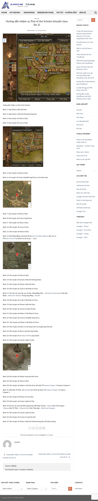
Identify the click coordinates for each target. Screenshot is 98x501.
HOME (4, 12)
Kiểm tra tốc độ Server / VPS (84, 50)
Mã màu (79, 128)
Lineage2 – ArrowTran (83, 230)
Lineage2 (36, 18)
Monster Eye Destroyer (53, 293)
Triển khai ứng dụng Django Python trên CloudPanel (85, 62)
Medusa (6, 408)
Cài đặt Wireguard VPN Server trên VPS (84, 89)
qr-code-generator (82, 121)
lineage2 (50, 435)
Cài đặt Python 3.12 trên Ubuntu (84, 44)
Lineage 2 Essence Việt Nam (85, 196)
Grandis (27, 390)
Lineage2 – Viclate (82, 234)
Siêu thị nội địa (81, 204)
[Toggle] (94, 171)
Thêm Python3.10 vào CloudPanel (83, 56)
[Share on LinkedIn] (43, 428)
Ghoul (49, 406)
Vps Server (14, 12)
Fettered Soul (24, 408)
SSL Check (80, 117)
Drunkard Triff (24, 335)
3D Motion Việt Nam (83, 208)
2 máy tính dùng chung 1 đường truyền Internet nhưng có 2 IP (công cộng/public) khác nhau (84, 34)
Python (78, 170)
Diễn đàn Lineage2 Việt (84, 222)
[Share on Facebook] (29, 428)
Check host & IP (81, 155)
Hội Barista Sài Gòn (83, 185)
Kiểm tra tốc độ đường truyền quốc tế (84, 141)
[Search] (96, 12)
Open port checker (82, 152)
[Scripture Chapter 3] (49, 385)
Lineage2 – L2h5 (81, 237)
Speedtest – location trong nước (85, 147)
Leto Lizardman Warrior (40, 236)
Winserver (79, 125)
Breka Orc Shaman (14, 295)
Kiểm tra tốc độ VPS (83, 159)
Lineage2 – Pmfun (82, 226)
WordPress (29, 12)
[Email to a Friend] (36, 428)
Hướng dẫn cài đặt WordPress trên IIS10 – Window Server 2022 (84, 96)
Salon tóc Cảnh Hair (83, 193)
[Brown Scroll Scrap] (10, 238)
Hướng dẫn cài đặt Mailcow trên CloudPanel (85, 83)
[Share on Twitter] (33, 428)
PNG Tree (79, 113)
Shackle (37, 295)
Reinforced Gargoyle (48, 408)
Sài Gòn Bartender (82, 182)
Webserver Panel (45, 12)
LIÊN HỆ (82, 12)
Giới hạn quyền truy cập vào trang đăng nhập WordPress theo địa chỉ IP (85, 75)
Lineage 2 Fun (81, 211)
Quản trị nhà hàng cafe (84, 200)
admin (44, 30)
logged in (17, 469)
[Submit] (93, 20)
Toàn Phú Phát (81, 189)
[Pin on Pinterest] (40, 428)
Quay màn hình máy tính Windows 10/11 (84, 68)
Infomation (78, 488)
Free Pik (79, 110)
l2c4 (46, 435)
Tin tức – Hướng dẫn (66, 12)
